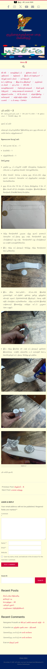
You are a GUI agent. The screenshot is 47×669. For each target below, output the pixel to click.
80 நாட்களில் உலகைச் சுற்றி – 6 (32, 622)
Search (4, 576)
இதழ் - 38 (18, 116)
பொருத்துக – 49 (9, 602)
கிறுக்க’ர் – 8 (19, 487)
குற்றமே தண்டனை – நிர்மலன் (25, 627)
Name (3, 543)
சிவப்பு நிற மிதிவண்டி (11, 596)
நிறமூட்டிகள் (14, 642)
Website (4, 552)
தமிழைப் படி (7, 599)
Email (3, 548)
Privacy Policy (24, 658)
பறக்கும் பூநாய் (8, 605)
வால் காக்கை (27, 632)
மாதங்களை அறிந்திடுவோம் (13, 608)
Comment (4, 515)
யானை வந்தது (16, 490)
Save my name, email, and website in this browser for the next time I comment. (22, 558)
